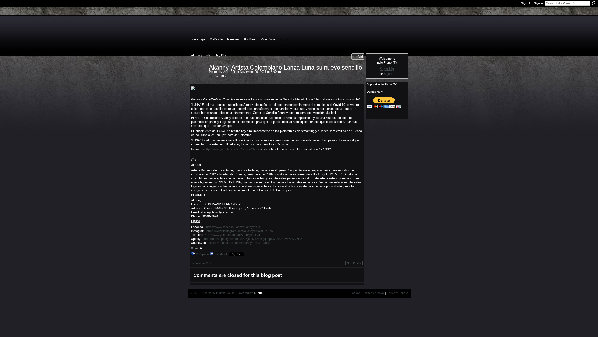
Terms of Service (397, 293)
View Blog (220, 76)
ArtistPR (229, 71)
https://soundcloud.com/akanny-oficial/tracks (239, 243)
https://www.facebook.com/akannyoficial (233, 227)
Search (593, 3)
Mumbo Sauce (225, 293)
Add (360, 56)
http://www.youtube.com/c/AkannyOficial (232, 149)
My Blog (221, 55)
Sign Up (526, 3)
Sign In (538, 3)
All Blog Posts (200, 55)
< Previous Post (202, 263)
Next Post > (354, 263)
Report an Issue (374, 293)
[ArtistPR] (198, 77)
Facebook (221, 254)
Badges (355, 293)
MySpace (202, 254)
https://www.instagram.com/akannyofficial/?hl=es (239, 231)
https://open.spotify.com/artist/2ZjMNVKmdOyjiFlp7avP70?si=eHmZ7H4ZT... (255, 239)
